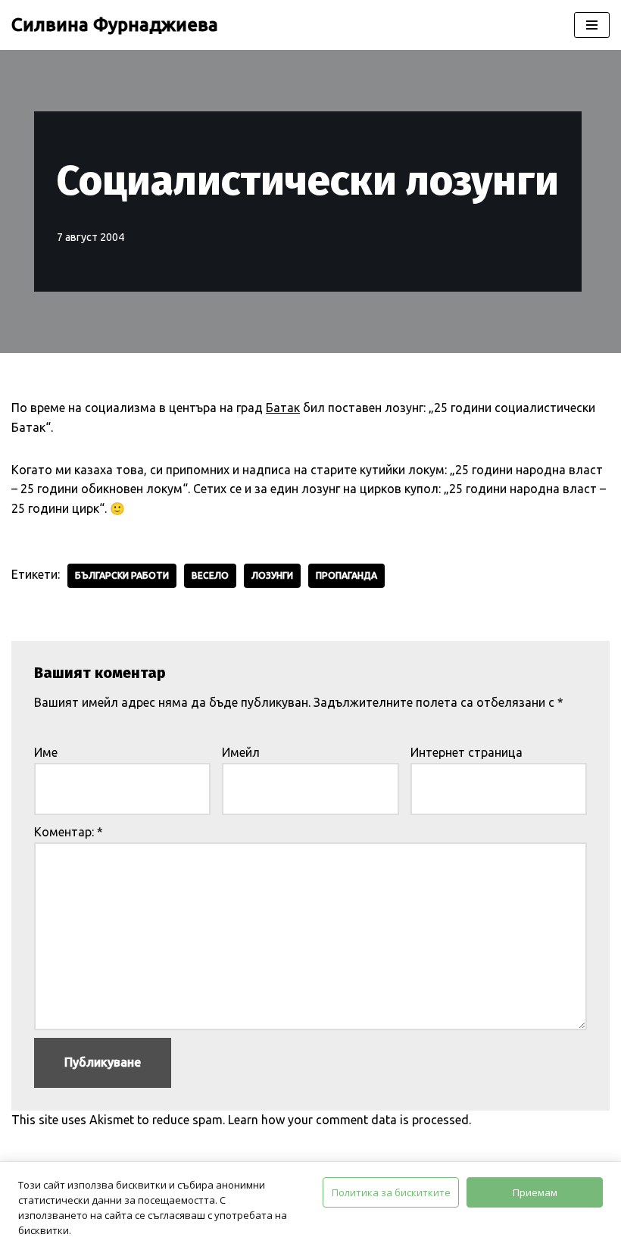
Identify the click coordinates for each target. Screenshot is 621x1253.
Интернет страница (466, 752)
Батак (283, 407)
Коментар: (68, 832)
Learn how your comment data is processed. (349, 1119)
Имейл (241, 752)
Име (46, 752)
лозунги (272, 575)
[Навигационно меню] (592, 25)
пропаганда (346, 575)
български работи (122, 575)
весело (210, 575)
